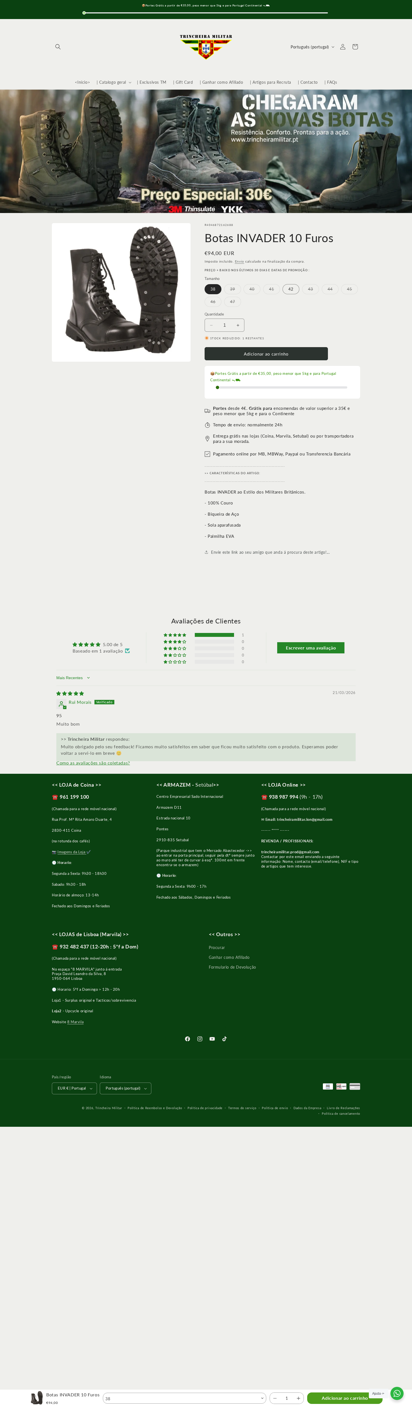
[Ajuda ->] (397, 1393)
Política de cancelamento (341, 1113)
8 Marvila (75, 1022)
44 (333, 290)
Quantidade (214, 314)
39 (235, 290)
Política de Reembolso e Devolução (155, 1108)
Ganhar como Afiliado (229, 957)
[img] (70, 693)
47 (235, 303)
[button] (58, 47)
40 (254, 290)
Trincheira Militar (108, 1108)
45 (352, 290)
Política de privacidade (205, 1108)
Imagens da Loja (71, 852)
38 (213, 289)
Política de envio (275, 1108)
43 (313, 290)
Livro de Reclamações (343, 1108)
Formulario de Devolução (232, 967)
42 (290, 289)
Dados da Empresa (307, 1108)
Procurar (217, 947)
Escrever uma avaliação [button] (311, 647)
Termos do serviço (242, 1108)
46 (215, 303)
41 (274, 290)
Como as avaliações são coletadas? (93, 762)
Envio (239, 261)
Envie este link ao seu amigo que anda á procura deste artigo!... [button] (270, 552)
